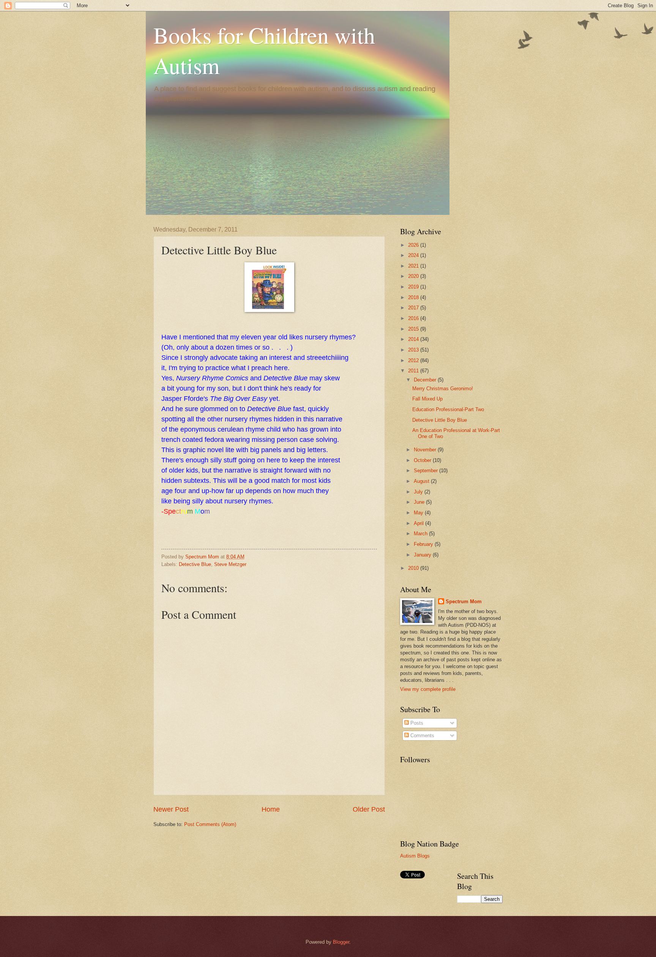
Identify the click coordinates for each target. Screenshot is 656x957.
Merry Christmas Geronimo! (442, 388)
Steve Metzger (230, 564)
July (419, 492)
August (422, 481)
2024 (414, 255)
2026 (414, 245)
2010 (414, 568)
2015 (414, 329)
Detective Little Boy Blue (439, 420)
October (423, 460)
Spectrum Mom (203, 557)
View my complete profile (428, 689)
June (420, 502)
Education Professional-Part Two (448, 409)
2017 (414, 308)
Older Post (369, 809)
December (426, 380)
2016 (414, 318)
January (423, 555)
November (426, 449)
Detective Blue (195, 564)
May (419, 513)
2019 (414, 287)
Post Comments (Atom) (210, 824)
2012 (414, 360)
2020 (414, 276)
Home (271, 809)
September (426, 470)
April (419, 523)
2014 (414, 339)
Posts (416, 723)
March (421, 533)
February (424, 544)
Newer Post (171, 809)
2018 (414, 297)
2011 (414, 371)
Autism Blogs (415, 856)
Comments (421, 735)
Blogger (341, 942)
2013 (414, 350)
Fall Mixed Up (427, 399)
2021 (414, 266)
